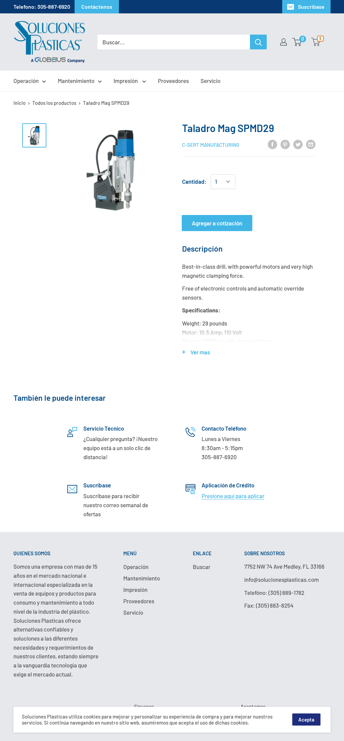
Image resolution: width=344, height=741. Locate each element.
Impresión (126, 80)
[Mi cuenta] (283, 42)
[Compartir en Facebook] (272, 144)
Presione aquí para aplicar (233, 495)
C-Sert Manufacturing (210, 145)
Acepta (306, 719)
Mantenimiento (76, 80)
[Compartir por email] (310, 144)
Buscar (201, 566)
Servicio (210, 80)
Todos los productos (54, 103)
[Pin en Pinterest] (285, 144)
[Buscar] (258, 42)
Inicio (19, 103)
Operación (26, 80)
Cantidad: (194, 181)
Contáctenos (96, 6)
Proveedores (173, 80)
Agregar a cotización (217, 223)
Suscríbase (311, 6)
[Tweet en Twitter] (298, 144)
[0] (297, 42)
